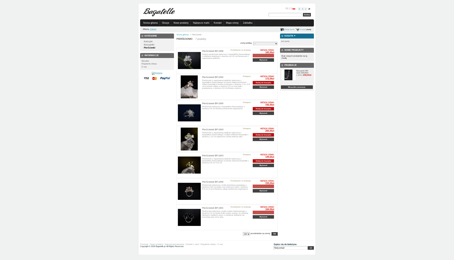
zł (309, 9)
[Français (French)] (290, 9)
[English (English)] (287, 9)
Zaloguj (153, 29)
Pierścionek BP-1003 (212, 155)
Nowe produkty (181, 22)
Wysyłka (145, 61)
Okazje (165, 22)
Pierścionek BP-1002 (212, 77)
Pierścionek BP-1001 (212, 208)
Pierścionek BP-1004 (212, 129)
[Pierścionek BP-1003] (189, 165)
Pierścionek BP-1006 (212, 51)
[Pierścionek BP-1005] (189, 113)
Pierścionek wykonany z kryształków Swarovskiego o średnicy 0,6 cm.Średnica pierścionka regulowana (223, 108)
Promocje (290, 65)
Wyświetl (263, 60)
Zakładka (247, 22)
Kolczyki (148, 41)
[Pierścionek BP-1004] (189, 139)
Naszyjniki (149, 44)
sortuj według (246, 43)
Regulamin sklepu (149, 64)
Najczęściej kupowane (174, 244)
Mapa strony (232, 22)
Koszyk (303, 29)
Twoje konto (290, 29)
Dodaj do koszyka (263, 83)
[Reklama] (157, 73)
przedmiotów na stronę (260, 233)
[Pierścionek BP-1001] (189, 217)
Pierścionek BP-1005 (212, 103)
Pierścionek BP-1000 (212, 182)
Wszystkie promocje (297, 87)
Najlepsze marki (201, 22)
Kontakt (218, 22)
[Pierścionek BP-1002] (189, 86)
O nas (144, 67)
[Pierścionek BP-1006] (189, 60)
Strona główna (150, 22)
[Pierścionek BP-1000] (189, 191)
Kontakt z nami (192, 244)
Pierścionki (149, 47)
